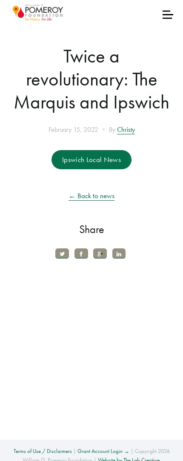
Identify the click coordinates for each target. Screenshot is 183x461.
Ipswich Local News (91, 159)
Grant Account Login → (103, 451)
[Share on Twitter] (62, 253)
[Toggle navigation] (168, 14)
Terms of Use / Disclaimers (43, 451)
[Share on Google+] (100, 253)
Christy (126, 129)
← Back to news (91, 195)
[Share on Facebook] (81, 253)
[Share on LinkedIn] (119, 253)
